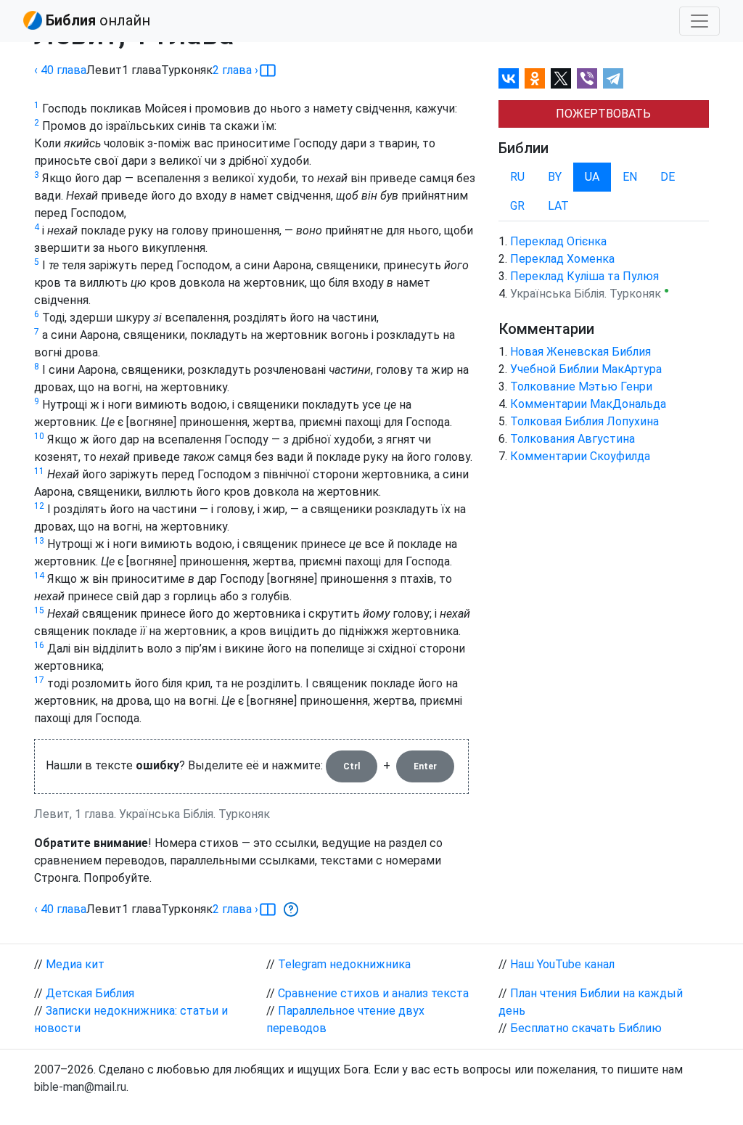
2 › (235, 70)
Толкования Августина (572, 439)
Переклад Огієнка (558, 241)
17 (39, 680)
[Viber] (587, 78)
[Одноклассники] (535, 78)
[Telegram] (613, 78)
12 (39, 506)
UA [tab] (592, 177)
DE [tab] (667, 177)
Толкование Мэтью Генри (581, 386)
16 (39, 645)
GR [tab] (517, 206)
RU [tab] (517, 177)
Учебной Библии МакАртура (586, 369)
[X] (561, 78)
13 (39, 541)
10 (39, 436)
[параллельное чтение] (267, 70)
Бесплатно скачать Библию (586, 1028)
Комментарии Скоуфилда (580, 456)
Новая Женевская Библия (580, 352)
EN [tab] (630, 177)
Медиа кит (75, 964)
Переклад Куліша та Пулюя (584, 276)
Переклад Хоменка (562, 259)
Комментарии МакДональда (588, 404)
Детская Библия (90, 993)
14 (39, 575)
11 (39, 471)
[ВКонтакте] (508, 78)
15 (39, 610)
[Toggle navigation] (699, 21)
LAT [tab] (558, 206)
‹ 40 (60, 70)
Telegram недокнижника (344, 964)
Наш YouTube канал (562, 964)
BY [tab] (555, 177)
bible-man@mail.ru (80, 1087)
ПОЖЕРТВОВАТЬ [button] (603, 113)
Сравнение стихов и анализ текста (373, 993)
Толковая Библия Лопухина (584, 421)
